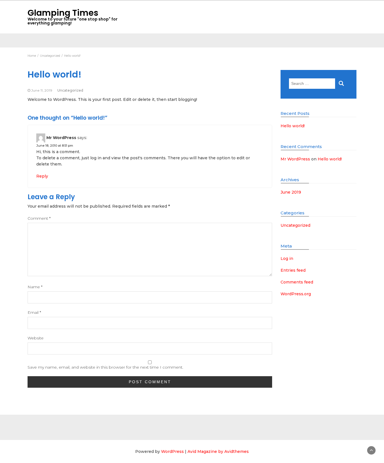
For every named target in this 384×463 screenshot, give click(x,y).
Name (35, 286)
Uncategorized (70, 90)
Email (34, 312)
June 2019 (291, 192)
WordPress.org (296, 293)
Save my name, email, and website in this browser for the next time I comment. (105, 367)
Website (36, 338)
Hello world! (293, 125)
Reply (42, 176)
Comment (39, 218)
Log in (287, 258)
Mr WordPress (61, 137)
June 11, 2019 (41, 90)
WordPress (172, 451)
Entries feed (293, 270)
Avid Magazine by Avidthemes (218, 451)
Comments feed (297, 282)
